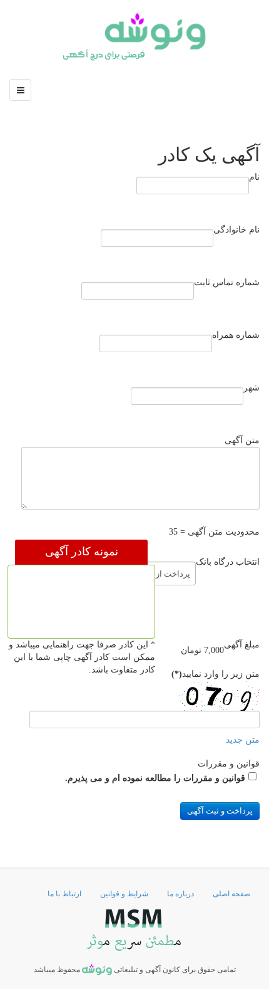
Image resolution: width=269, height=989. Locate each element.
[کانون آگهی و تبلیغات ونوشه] (134, 37)
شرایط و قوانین (124, 893)
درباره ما (180, 893)
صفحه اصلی (231, 893)
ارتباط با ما (64, 893)
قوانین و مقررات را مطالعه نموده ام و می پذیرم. (155, 778)
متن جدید (243, 740)
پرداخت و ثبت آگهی (220, 810)
